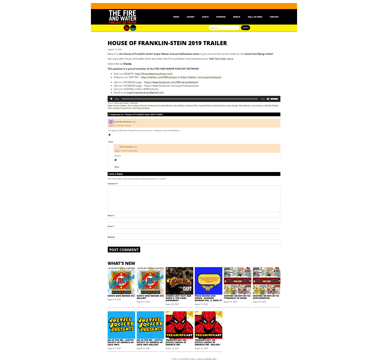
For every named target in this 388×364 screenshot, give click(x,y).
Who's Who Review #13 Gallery (150, 296)
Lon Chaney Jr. (258, 105)
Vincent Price (125, 108)
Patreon (221, 16)
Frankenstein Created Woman (160, 105)
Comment (113, 183)
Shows (190, 16)
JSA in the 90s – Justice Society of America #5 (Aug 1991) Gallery (150, 342)
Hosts (205, 16)
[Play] (111, 98)
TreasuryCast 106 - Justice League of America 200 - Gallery (207, 342)
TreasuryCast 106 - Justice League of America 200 (176, 342)
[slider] (274, 98)
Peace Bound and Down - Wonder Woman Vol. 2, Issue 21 (208, 298)
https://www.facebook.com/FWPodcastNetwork (171, 82)
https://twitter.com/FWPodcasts (159, 77)
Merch (236, 16)
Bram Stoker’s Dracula (137, 105)
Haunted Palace (205, 105)
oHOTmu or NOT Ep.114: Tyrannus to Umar (237, 296)
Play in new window (121, 103)
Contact (274, 16)
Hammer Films (192, 105)
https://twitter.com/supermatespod (200, 77)
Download (134, 103)
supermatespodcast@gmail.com (145, 92)
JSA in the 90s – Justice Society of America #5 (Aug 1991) (121, 342)
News (176, 16)
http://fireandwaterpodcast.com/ (154, 73)
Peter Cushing (113, 108)
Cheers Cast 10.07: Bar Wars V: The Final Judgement (178, 298)
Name (111, 215)
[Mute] (267, 98)
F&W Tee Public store (221, 58)
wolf (134, 108)
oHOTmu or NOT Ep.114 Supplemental (266, 296)
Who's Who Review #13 (121, 295)
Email (111, 226)
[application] (194, 99)
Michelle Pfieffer (271, 105)
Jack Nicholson (219, 105)
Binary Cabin (211, 359)
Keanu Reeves (245, 105)
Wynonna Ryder (143, 108)
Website (111, 237)
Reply (111, 141)
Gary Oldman (179, 105)
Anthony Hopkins (120, 105)
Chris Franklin (126, 147)
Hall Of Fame (255, 16)
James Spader (232, 105)
